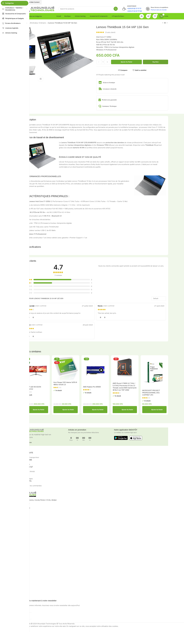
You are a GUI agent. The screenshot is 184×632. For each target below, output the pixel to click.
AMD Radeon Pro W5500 (92, 387)
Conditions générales (13, 535)
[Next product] (167, 23)
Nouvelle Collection (13, 558)
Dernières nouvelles (13, 542)
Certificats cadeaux (13, 595)
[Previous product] (163, 23)
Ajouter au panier (126, 62)
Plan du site (10, 546)
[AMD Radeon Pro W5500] (95, 371)
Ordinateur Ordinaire (38, 23)
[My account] (141, 16)
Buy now (156, 62)
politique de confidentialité (15, 528)
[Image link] (38, 8)
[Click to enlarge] (40, 79)
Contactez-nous (12, 539)
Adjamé (9, 520)
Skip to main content (32, 2)
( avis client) (110, 32)
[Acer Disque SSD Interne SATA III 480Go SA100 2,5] (65, 368)
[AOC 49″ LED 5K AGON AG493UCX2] (36, 371)
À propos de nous (12, 577)
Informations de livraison (14, 580)
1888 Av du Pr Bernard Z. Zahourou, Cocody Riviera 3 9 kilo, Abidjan (33, 500)
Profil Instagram (11, 554)
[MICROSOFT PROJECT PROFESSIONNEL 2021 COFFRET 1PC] (154, 372)
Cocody (9, 516)
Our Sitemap (10, 569)
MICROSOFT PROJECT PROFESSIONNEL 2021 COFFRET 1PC (151, 393)
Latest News (10, 565)
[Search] (116, 9)
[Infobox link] (132, 8)
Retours (9, 531)
